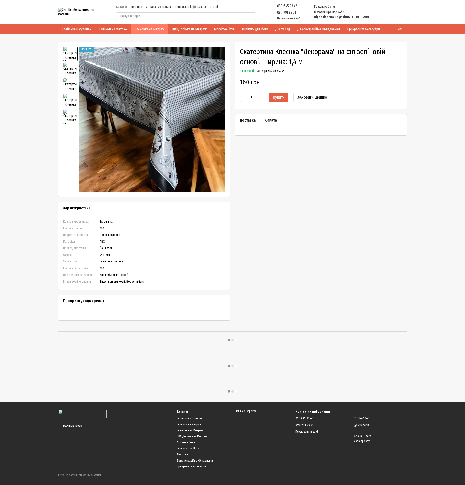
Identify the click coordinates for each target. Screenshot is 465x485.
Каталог (121, 7)
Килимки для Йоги (255, 29)
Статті (214, 7)
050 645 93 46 (287, 6)
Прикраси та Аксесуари (363, 29)
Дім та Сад (282, 29)
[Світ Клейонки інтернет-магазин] (82, 414)
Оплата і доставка (158, 7)
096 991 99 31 (286, 12)
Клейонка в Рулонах (76, 29)
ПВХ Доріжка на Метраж (189, 29)
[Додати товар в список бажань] (399, 82)
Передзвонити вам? (288, 18)
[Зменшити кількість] (243, 97)
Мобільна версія (72, 426)
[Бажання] (378, 12)
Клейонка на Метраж (149, 29)
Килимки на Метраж (113, 29)
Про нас (136, 7)
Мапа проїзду (362, 441)
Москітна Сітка (224, 29)
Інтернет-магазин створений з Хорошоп (79, 475)
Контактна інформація (190, 7)
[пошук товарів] (252, 16)
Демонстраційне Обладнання (318, 29)
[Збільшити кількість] (258, 97)
